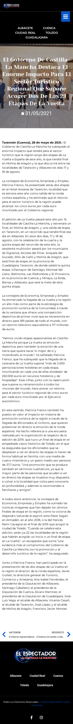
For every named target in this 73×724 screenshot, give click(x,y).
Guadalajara (45, 685)
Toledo (24, 685)
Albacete (15, 675)
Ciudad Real (37, 675)
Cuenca (58, 675)
